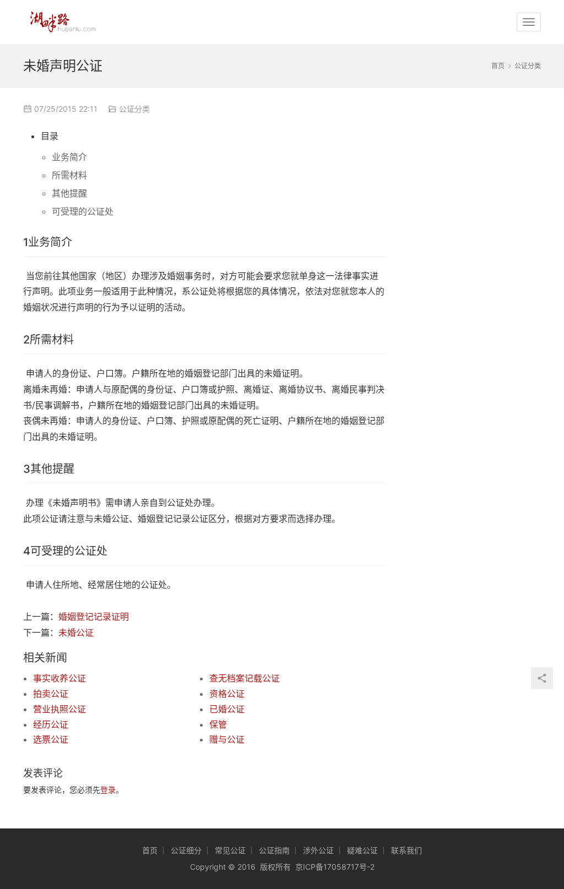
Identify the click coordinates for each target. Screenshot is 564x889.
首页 (498, 66)
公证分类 (134, 108)
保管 (218, 724)
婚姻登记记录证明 (93, 616)
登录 (108, 789)
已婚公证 (227, 709)
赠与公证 (227, 739)
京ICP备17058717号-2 (335, 866)
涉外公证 (318, 850)
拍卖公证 (50, 693)
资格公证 (227, 693)
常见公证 (230, 850)
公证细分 (186, 850)
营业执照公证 (59, 709)
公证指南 (274, 850)
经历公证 (50, 724)
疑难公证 (362, 850)
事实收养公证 (59, 678)
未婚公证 (76, 632)
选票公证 (50, 739)
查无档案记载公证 (244, 678)
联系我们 (406, 850)
